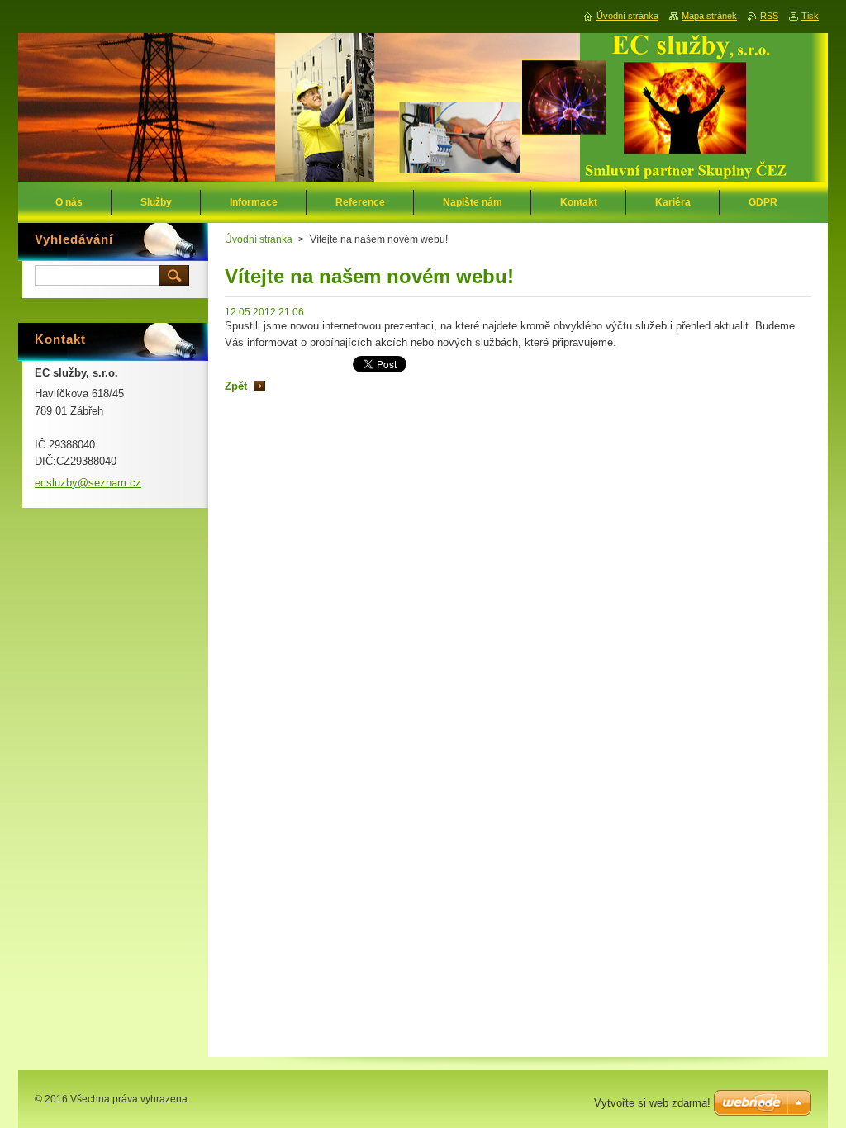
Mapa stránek (709, 16)
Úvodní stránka (258, 239)
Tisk (810, 16)
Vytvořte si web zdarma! (652, 1103)
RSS (769, 16)
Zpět (236, 386)
